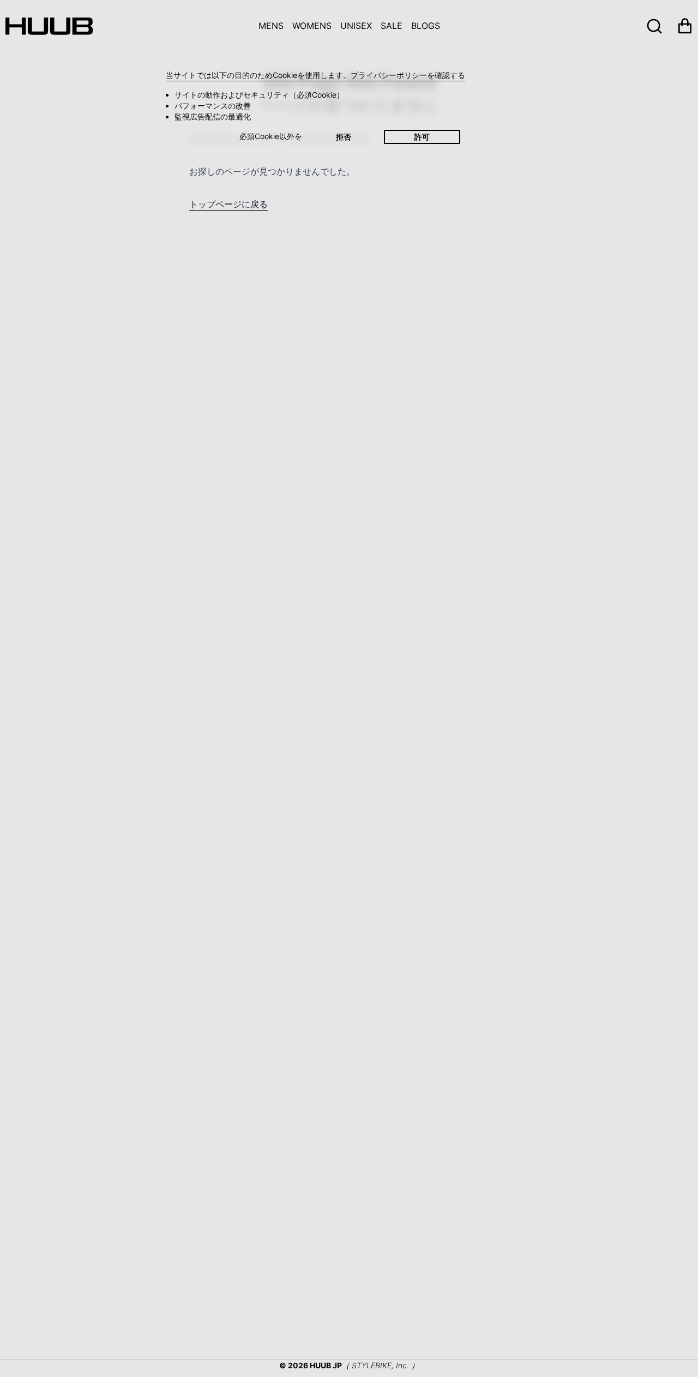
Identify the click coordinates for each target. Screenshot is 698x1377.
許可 (422, 136)
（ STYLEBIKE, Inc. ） (380, 1365)
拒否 (343, 136)
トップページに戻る (228, 204)
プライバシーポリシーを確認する (408, 75)
